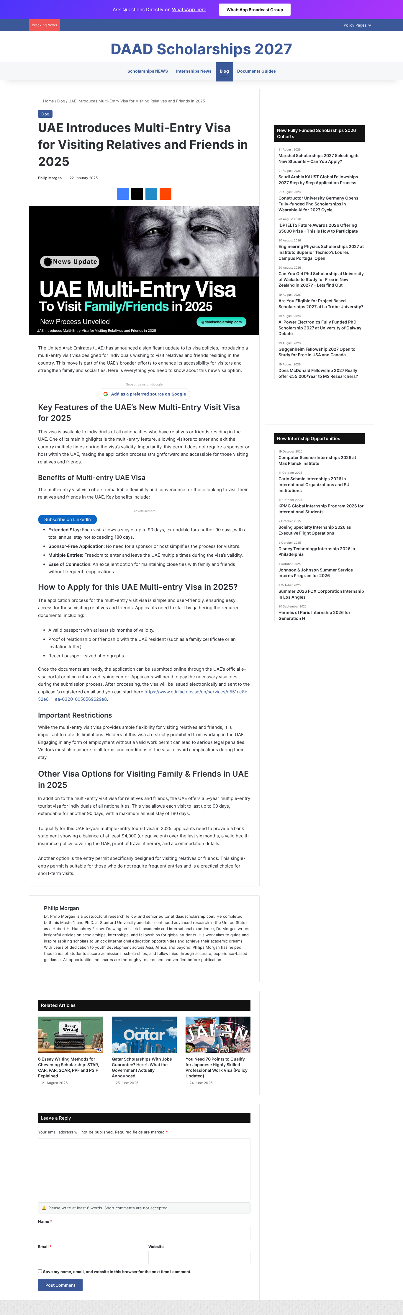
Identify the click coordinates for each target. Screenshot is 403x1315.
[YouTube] (68, 969)
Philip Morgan (50, 178)
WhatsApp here (189, 9)
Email (45, 1246)
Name (45, 1221)
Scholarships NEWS (147, 70)
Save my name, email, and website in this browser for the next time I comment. (117, 1271)
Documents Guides (256, 70)
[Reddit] (165, 194)
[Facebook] (123, 194)
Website (156, 1246)
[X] (137, 194)
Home (48, 101)
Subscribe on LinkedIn (67, 519)
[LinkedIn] (151, 194)
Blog (224, 70)
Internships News (194, 70)
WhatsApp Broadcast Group (255, 9)
